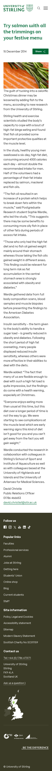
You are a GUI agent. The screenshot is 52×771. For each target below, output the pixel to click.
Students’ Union (12, 575)
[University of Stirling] (18, 7)
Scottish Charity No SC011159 (20, 642)
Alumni (7, 556)
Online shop (10, 581)
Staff (6, 601)
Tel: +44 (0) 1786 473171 (17, 657)
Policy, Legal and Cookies (18, 616)
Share (38, 51)
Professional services (16, 549)
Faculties (8, 543)
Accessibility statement (17, 623)
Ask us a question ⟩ (14, 683)
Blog (6, 588)
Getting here (10, 569)
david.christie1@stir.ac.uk (20, 502)
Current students (13, 594)
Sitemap (8, 629)
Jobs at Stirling (12, 562)
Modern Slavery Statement (19, 635)
